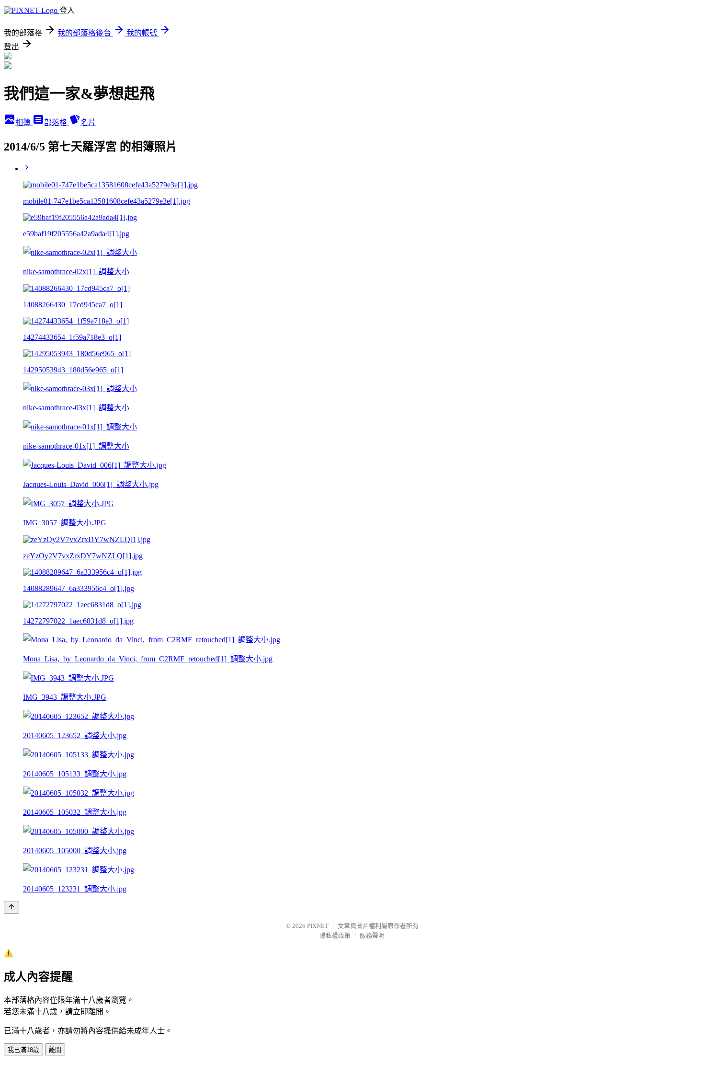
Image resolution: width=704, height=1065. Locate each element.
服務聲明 (372, 935)
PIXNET (318, 925)
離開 (55, 1049)
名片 (88, 122)
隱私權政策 (335, 935)
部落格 (56, 122)
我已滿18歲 (23, 1049)
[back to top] (11, 908)
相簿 (24, 122)
